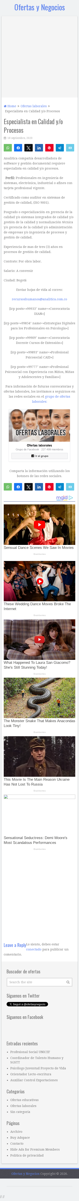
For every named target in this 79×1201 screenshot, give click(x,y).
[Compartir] (18, 147)
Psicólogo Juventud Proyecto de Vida (38, 1183)
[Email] (70, 147)
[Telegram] (60, 147)
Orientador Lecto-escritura (30, 1189)
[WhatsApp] (8, 147)
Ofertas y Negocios (39, 7)
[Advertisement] (39, 55)
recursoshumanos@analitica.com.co (39, 414)
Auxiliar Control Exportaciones (34, 1195)
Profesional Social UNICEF (30, 1167)
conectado (33, 1064)
